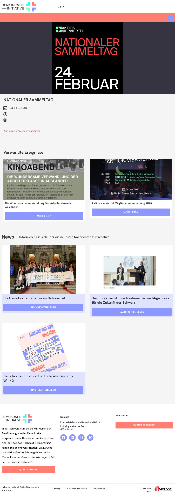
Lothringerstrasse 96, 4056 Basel (72, 428)
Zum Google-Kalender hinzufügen (22, 130)
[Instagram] (81, 437)
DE (59, 6)
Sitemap (56, 488)
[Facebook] (63, 437)
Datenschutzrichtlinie (77, 488)
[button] (170, 18)
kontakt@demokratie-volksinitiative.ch (82, 422)
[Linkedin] (72, 437)
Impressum (99, 488)
